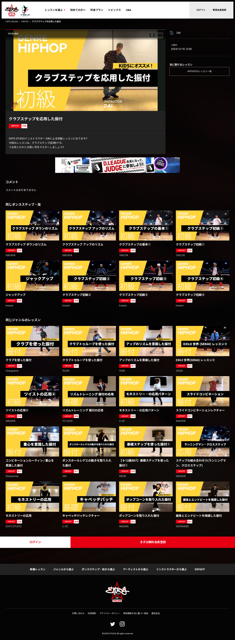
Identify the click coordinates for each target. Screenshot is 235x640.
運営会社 (155, 613)
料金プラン (96, 10)
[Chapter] (152, 35)
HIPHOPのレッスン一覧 (199, 71)
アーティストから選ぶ (135, 569)
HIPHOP (24, 21)
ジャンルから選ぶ (63, 569)
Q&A (128, 10)
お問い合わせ (78, 613)
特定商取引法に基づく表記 (135, 613)
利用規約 (92, 613)
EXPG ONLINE (12, 21)
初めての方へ (78, 10)
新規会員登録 (219, 10)
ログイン (200, 10)
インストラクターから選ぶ (171, 569)
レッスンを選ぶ (54, 10)
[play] (86, 70)
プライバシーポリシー (109, 613)
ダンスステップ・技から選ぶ (98, 569)
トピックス (114, 10)
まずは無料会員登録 (153, 542)
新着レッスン (37, 569)
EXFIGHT (200, 569)
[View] (160, 35)
